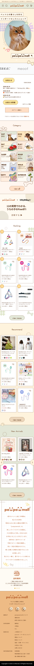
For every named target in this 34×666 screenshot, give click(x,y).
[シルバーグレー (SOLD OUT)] (19, 358)
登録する (26, 116)
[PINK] (2, 254)
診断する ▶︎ (17, 215)
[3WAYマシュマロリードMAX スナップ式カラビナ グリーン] (22, 254)
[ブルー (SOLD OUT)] (9, 358)
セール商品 (29, 234)
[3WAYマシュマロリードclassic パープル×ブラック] (19, 254)
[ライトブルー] (22, 358)
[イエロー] (22, 384)
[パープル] (5, 281)
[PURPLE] (7, 254)
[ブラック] (24, 358)
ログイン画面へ (17, 110)
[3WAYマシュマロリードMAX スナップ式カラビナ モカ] (24, 254)
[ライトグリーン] (11, 358)
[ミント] (2, 281)
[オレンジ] (7, 281)
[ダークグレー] (5, 358)
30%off (28, 366)
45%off (28, 236)
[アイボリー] (2, 358)
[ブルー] (24, 384)
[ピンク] (7, 358)
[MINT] (5, 254)
